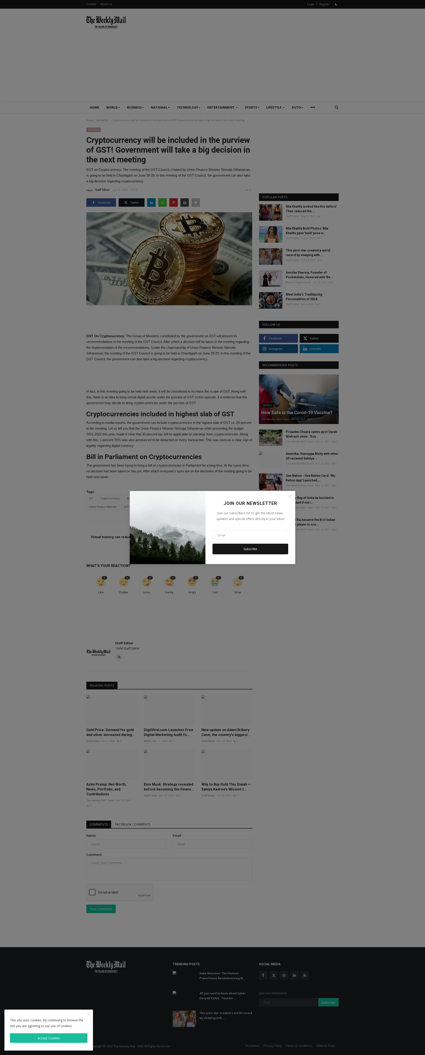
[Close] (290, 496)
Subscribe (250, 549)
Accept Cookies (49, 1038)
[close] (88, 1014)
